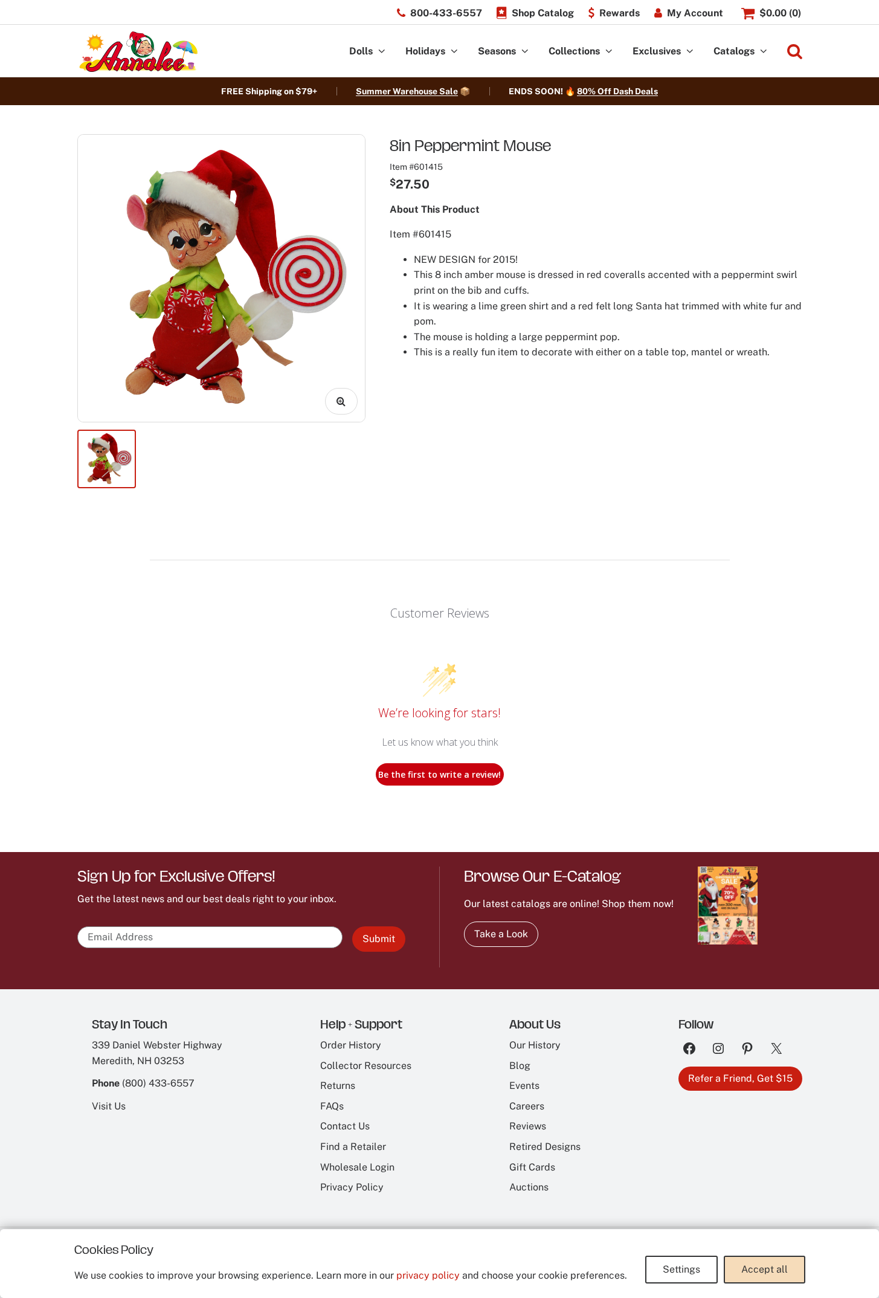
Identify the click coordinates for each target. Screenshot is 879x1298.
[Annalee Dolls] (137, 51)
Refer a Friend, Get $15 (740, 1078)
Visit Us (109, 1106)
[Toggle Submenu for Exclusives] (690, 52)
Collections (574, 51)
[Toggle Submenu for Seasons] (525, 52)
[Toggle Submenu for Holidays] (454, 52)
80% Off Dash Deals (617, 91)
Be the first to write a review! (439, 774)
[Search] (794, 51)
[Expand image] (341, 401)
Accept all (764, 1269)
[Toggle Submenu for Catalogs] (764, 52)
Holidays (425, 51)
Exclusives (657, 51)
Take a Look (501, 934)
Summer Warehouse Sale (407, 91)
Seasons (497, 51)
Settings (681, 1269)
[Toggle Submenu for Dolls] (382, 52)
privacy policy (428, 1275)
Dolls (361, 51)
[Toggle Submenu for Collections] (609, 52)
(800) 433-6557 (158, 1083)
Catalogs (734, 51)
